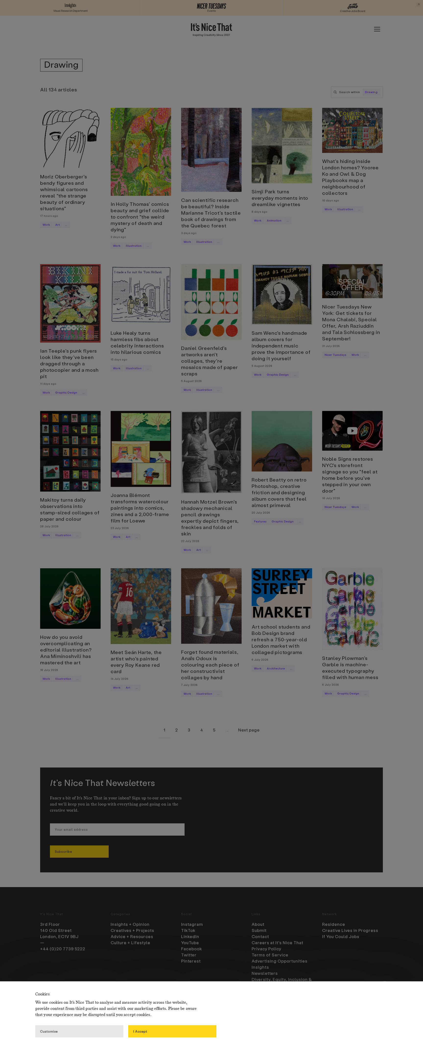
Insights (260, 967)
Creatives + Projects (132, 930)
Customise (49, 1031)
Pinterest (191, 960)
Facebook (191, 948)
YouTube (190, 942)
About (258, 924)
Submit (259, 930)
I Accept (140, 1031)
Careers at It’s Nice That (277, 942)
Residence (333, 924)
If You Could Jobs (340, 936)
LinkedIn (190, 936)
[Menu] (377, 29)
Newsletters (265, 973)
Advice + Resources (132, 936)
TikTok (188, 930)
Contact (260, 936)
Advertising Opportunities (279, 960)
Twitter (189, 954)
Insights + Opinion (130, 924)
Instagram (192, 924)
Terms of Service (270, 954)
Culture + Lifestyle (130, 942)
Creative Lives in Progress (350, 930)
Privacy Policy (266, 948)
